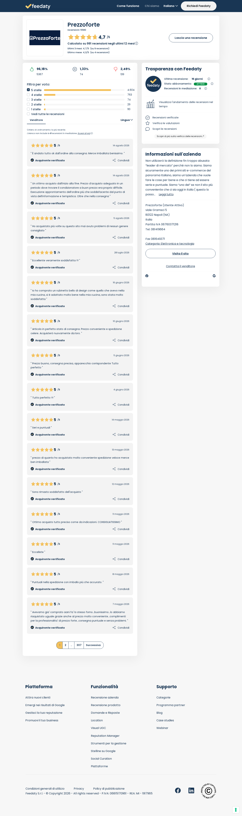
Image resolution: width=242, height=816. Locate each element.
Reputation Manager (105, 736)
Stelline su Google (103, 751)
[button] (180, 104)
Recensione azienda (105, 697)
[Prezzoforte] (44, 37)
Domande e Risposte (105, 713)
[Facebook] (146, 275)
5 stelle (36, 90)
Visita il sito (180, 254)
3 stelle (36, 100)
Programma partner (170, 705)
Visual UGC (98, 728)
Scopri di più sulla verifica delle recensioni (179, 136)
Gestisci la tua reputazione (43, 713)
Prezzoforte (83, 25)
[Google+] (214, 275)
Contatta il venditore (180, 266)
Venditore (36, 120)
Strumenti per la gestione (108, 743)
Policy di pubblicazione (109, 789)
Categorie (163, 697)
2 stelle (36, 104)
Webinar (162, 728)
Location (97, 720)
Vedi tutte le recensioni (47, 114)
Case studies (165, 720)
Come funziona (128, 6)
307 (79, 645)
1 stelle (36, 109)
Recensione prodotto (105, 705)
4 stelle (36, 95)
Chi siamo (152, 6)
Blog (159, 713)
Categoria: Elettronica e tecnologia (169, 244)
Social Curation (101, 759)
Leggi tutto (166, 194)
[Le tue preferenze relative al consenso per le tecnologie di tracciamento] (235, 809)
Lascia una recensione (191, 38)
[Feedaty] (38, 7)
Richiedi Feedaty (199, 6)
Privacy (79, 789)
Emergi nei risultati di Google (45, 705)
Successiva (93, 645)
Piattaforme (99, 766)
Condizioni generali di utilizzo (45, 789)
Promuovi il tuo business (41, 720)
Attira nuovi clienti (37, 697)
